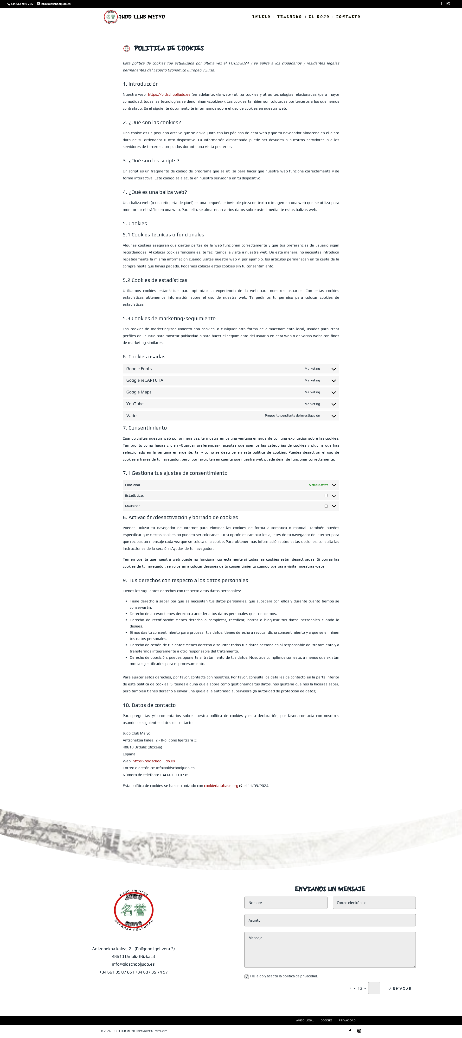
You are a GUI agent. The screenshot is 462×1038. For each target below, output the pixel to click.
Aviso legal (305, 1020)
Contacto (348, 17)
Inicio (261, 17)
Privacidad (347, 1020)
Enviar (402, 988)
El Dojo (319, 17)
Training (289, 17)
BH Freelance (159, 1031)
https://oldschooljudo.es (169, 94)
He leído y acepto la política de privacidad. (284, 976)
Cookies (327, 1020)
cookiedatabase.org (221, 785)
